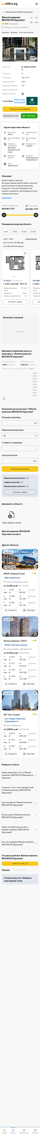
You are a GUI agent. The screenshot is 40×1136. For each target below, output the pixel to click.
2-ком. (15, 232)
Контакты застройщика (20, 109)
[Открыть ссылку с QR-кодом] (35, 567)
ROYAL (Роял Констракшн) (20, 101)
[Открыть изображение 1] (15, 263)
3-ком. (24, 232)
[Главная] (9, 3)
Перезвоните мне (11, 116)
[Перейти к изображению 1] (14, 276)
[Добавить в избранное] (36, 17)
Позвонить (13, 610)
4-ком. (33, 232)
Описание (5, 32)
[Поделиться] (31, 17)
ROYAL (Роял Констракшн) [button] (16, 645)
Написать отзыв (18, 864)
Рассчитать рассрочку (20, 469)
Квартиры (14, 32)
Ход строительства (26, 32)
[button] (20, 596)
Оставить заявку (15, 302)
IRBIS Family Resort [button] (12, 577)
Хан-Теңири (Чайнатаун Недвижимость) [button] (15, 720)
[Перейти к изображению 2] (16, 276)
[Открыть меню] (36, 4)
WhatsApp (30, 116)
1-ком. (5, 232)
